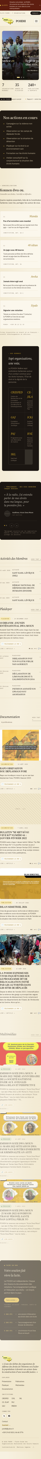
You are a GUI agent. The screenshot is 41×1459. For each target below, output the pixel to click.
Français (36, 13)
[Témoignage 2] (6, 532)
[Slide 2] (19, 77)
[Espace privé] (33, 1454)
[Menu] (36, 21)
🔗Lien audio (7, 1111)
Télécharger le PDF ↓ (11, 651)
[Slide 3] (22, 77)
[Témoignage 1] (4, 532)
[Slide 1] (17, 77)
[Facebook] (9, 1423)
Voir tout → (11, 70)
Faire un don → (11, 1306)
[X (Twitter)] (4, 1423)
